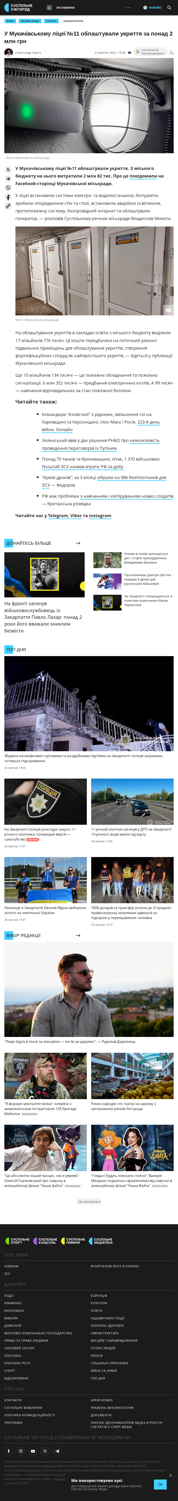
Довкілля (12, 1325)
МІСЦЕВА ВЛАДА (30, 21)
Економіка (14, 1311)
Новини (11, 1266)
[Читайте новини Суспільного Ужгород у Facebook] (8, 1451)
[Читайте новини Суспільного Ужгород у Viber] (45, 1451)
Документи (101, 1415)
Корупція (99, 1296)
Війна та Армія (104, 1371)
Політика (12, 1356)
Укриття (51, 21)
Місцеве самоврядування (114, 1340)
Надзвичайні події (108, 1318)
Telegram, (58, 515)
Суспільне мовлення (23, 1408)
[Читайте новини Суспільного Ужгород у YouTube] (33, 1451)
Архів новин (102, 1400)
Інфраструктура (73, 21)
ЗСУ (7, 1273)
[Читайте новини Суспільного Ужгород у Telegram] (57, 1451)
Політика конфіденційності (29, 1415)
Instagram (100, 515)
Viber (76, 515)
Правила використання (112, 1408)
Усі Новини (65, 8)
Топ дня (98, 1378)
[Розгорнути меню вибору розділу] (49, 7)
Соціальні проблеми (109, 1363)
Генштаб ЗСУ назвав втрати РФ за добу (82, 466)
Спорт (9, 1371)
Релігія (97, 1356)
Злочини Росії (17, 1363)
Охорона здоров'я (107, 1325)
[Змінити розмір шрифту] (171, 53)
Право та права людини (26, 1340)
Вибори (11, 1318)
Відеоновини (16, 1378)
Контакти (13, 1400)
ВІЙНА (10, 21)
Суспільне (63, 1475)
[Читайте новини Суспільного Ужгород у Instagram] (20, 1451)
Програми (13, 1423)
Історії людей (103, 1348)
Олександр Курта (28, 53)
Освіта (96, 1311)
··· (128, 7)
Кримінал (13, 1303)
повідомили (143, 176)
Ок (160, 1484)
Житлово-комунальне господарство (38, 1333)
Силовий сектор (19, 1348)
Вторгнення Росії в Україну (115, 1266)
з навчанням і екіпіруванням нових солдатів (126, 496)
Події (9, 1296)
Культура (99, 1303)
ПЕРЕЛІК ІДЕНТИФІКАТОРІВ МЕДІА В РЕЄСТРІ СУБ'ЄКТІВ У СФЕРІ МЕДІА (126, 1425)
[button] (8, 169)
